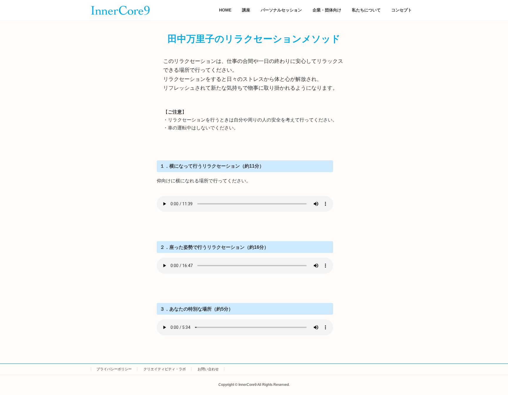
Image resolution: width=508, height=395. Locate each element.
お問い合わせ (208, 369)
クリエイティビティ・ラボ (164, 369)
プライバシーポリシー (114, 369)
